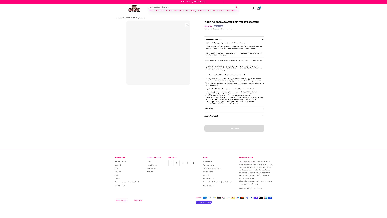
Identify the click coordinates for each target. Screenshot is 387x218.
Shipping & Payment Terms (212, 168)
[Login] (254, 8)
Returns (206, 175)
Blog (116, 175)
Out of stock (234, 128)
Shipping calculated (218, 29)
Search (149, 161)
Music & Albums (152, 165)
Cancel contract (208, 185)
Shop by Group (179, 11)
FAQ (116, 168)
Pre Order (150, 172)
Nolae (116, 18)
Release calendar (120, 161)
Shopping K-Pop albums (247, 161)
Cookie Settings (208, 178)
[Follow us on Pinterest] (188, 163)
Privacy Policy (208, 172)
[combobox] (192, 7)
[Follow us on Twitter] (176, 163)
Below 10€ (211, 11)
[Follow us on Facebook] (171, 163)
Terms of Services (209, 165)
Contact (117, 178)
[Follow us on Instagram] (182, 163)
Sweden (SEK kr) (121, 200)
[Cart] (258, 8)
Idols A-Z (118, 165)
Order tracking (120, 185)
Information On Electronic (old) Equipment (217, 182)
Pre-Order (169, 11)
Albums (151, 11)
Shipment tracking (232, 11)
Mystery (193, 11)
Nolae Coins (221, 11)
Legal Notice (207, 161)
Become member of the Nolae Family (127, 182)
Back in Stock (202, 11)
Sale (187, 11)
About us (118, 172)
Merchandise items (249, 167)
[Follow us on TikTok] (193, 163)
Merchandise (160, 11)
